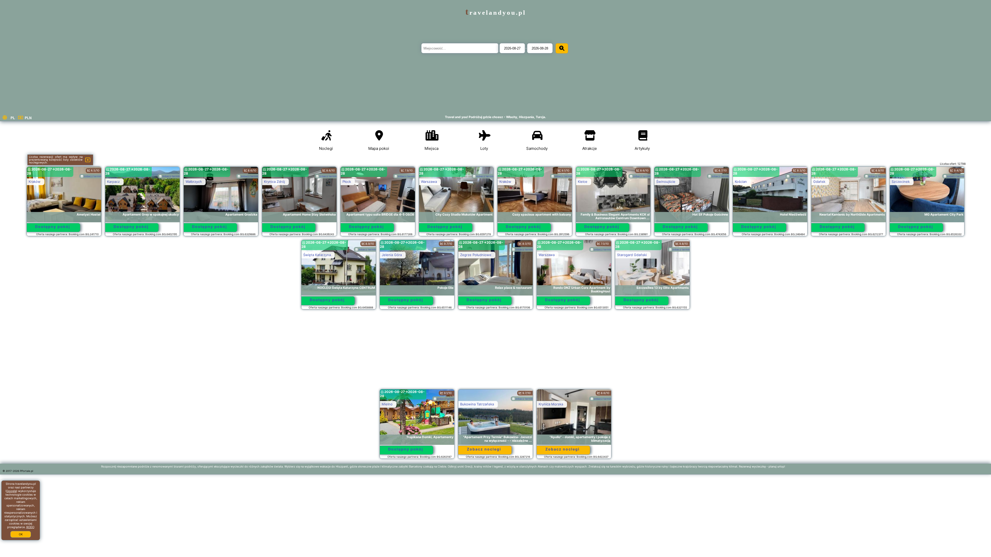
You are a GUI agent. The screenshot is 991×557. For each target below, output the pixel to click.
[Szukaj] (561, 48)
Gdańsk (819, 181)
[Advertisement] (495, 352)
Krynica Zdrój (274, 181)
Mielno (387, 404)
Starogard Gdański (632, 255)
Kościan (741, 181)
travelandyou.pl (495, 12)
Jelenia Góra (392, 255)
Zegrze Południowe (475, 255)
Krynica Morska (551, 404)
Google (11, 491)
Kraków (35, 181)
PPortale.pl (26, 470)
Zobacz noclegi (484, 449)
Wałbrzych (194, 181)
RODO (30, 527)
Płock (346, 181)
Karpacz (113, 181)
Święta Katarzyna (317, 255)
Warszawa (429, 181)
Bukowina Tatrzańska (477, 404)
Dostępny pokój (52, 226)
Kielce (582, 181)
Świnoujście (665, 181)
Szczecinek (901, 181)
